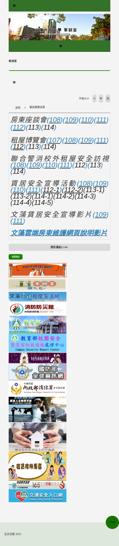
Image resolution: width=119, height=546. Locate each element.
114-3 (85, 196)
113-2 (21, 196)
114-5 (42, 202)
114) (49, 146)
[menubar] (14, 5)
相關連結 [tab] (16, 257)
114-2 (63, 196)
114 (48, 127)
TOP (112, 522)
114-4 (21, 202)
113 (33, 127)
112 (80, 165)
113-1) (95, 190)
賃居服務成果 (37, 107)
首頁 (18, 107)
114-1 (42, 196)
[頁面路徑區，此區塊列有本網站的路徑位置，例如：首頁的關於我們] (10, 107)
